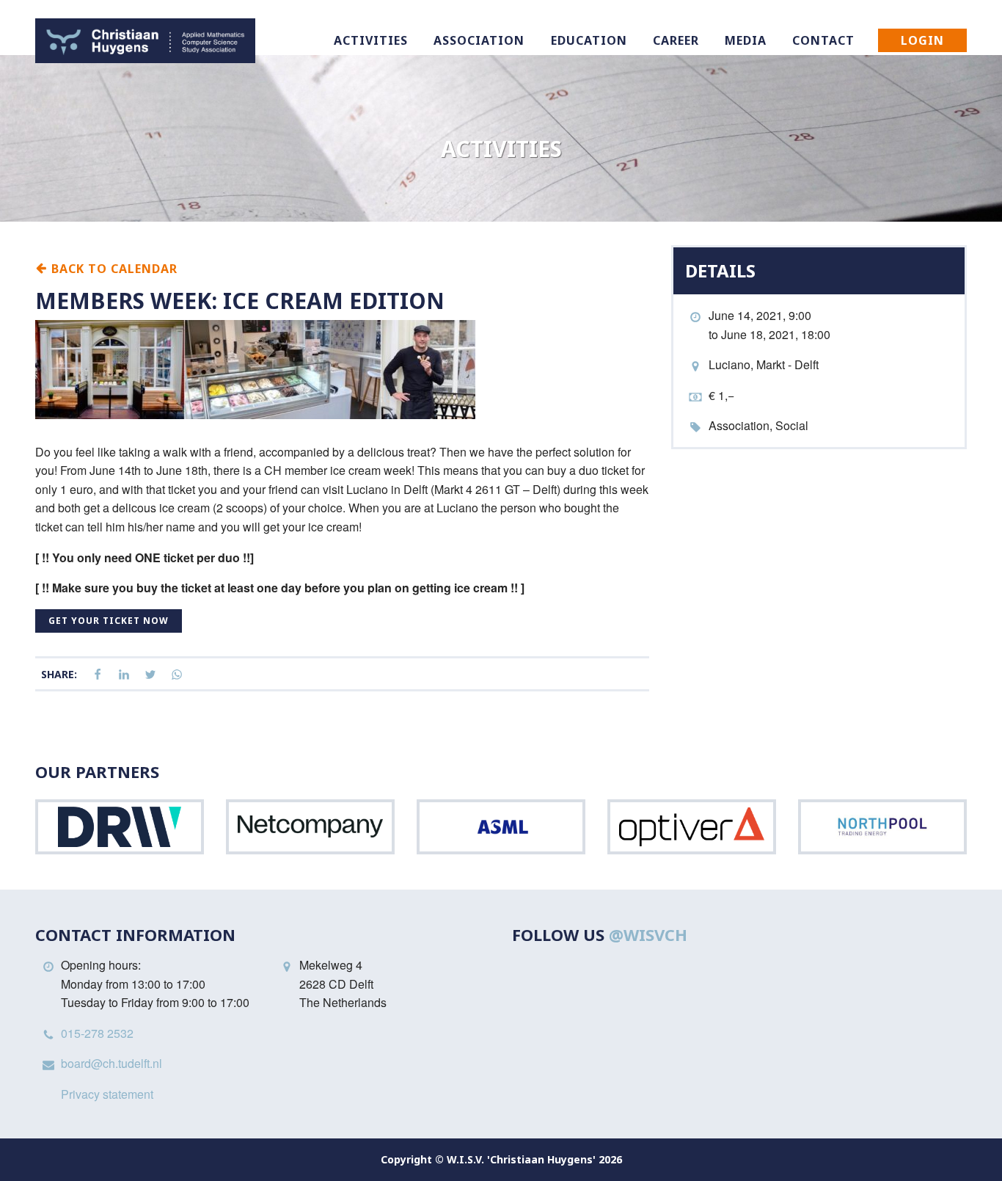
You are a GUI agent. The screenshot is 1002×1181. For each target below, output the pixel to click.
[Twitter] (150, 674)
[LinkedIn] (124, 674)
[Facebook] (97, 674)
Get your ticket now (108, 620)
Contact (823, 40)
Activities (371, 40)
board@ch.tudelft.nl (111, 1063)
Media (746, 40)
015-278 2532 (97, 1033)
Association (479, 40)
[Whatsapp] (177, 674)
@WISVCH (648, 934)
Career (676, 40)
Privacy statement (107, 1094)
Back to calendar (113, 268)
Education (589, 40)
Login (922, 40)
